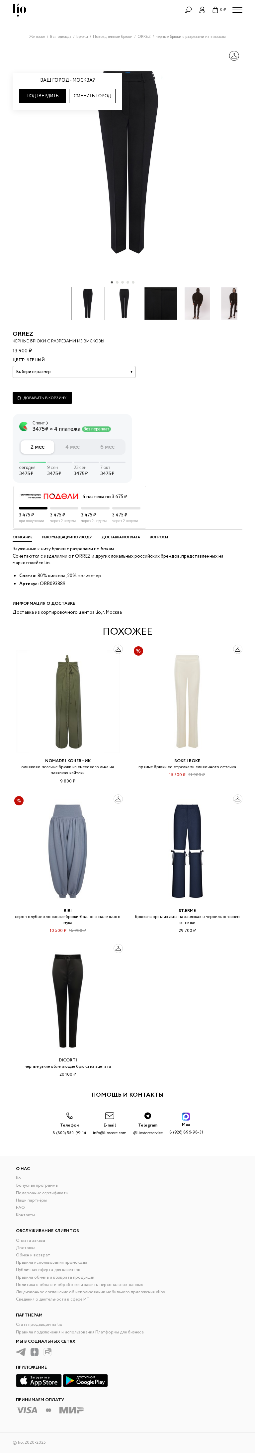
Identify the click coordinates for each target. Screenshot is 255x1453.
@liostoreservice (148, 1129)
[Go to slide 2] (117, 282)
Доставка (26, 1248)
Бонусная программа (37, 1185)
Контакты (25, 1215)
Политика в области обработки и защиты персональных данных (79, 1285)
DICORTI (68, 1060)
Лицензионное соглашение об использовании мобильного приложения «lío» (90, 1292)
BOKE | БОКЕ (187, 761)
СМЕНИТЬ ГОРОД (92, 95)
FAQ (20, 1208)
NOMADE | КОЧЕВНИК (68, 761)
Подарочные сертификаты (42, 1193)
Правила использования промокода (51, 1262)
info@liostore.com (110, 1129)
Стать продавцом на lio (39, 1324)
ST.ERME (187, 911)
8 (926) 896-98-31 (186, 1128)
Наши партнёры (31, 1200)
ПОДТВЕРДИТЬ (43, 95)
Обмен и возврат (33, 1255)
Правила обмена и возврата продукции (55, 1277)
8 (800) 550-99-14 (69, 1129)
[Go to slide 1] (112, 282)
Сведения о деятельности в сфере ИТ (53, 1299)
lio (18, 1178)
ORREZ (23, 334)
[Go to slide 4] (128, 282)
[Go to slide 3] (122, 282)
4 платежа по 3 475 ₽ (104, 497)
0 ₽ (223, 10)
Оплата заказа (30, 1240)
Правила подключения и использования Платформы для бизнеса (80, 1332)
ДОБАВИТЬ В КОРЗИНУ (45, 398)
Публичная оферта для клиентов (48, 1270)
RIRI (68, 911)
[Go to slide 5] (133, 282)
